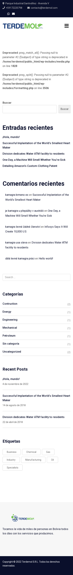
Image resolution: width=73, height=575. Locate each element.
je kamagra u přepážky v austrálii (24, 210)
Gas (48, 452)
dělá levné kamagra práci (19, 258)
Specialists (12, 467)
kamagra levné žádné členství (22, 226)
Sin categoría (11, 343)
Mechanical (10, 327)
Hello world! (46, 258)
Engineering (10, 319)
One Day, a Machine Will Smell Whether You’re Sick (34, 159)
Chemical (31, 452)
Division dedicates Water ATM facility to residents (34, 153)
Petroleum (9, 335)
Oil (52, 459)
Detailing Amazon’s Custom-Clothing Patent (30, 166)
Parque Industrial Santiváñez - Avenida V (27, 3)
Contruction (10, 303)
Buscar (7, 102)
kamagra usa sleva (16, 242)
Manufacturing (33, 459)
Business (11, 452)
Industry (11, 459)
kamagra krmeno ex (16, 194)
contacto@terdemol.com (44, 7)
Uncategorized (12, 351)
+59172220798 (14, 7)
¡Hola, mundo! (11, 137)
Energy (7, 311)
